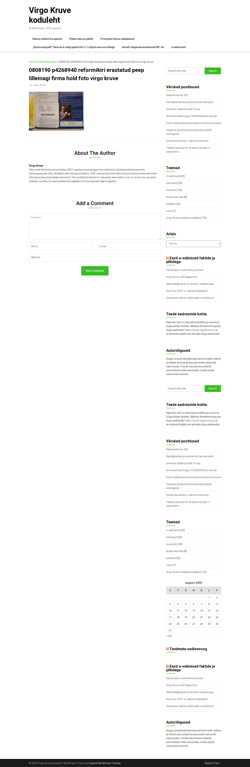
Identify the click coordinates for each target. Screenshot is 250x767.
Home (32, 61)
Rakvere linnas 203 (177, 95)
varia (169, 210)
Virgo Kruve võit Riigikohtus (181, 276)
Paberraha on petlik (81, 38)
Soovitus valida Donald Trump (183, 109)
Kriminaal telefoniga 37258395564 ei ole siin (191, 116)
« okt (169, 635)
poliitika (170, 203)
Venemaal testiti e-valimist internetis (187, 140)
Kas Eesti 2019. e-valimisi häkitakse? (187, 290)
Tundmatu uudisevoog (188, 649)
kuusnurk (171, 190)
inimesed (171, 183)
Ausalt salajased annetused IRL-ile (143, 47)
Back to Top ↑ (213, 763)
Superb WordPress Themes (105, 763)
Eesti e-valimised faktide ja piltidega (190, 260)
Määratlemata (47, 61)
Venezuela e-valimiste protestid (184, 270)
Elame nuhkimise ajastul (47, 38)
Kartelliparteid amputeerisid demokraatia (190, 102)
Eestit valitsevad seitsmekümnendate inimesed (193, 123)
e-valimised (178, 47)
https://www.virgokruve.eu (200, 329)
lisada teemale (174, 197)
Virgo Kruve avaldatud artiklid (183, 217)
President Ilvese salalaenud (117, 38)
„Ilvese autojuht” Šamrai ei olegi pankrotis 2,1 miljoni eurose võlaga (74, 47)
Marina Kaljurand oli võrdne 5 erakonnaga (190, 283)
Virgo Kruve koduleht (50, 15)
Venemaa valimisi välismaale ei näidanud (190, 297)
